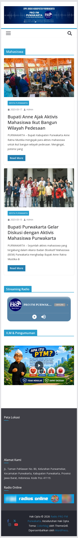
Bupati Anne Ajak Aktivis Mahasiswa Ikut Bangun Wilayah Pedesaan (33, 122)
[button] (8, 365)
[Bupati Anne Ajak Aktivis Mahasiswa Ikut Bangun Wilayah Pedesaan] (39, 77)
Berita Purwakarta (18, 103)
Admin (29, 109)
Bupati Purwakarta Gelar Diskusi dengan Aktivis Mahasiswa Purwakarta (33, 232)
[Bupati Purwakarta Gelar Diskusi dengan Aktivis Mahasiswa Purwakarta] (39, 187)
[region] (39, 365)
